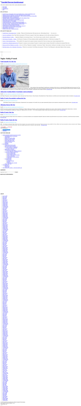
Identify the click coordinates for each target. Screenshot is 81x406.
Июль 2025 (5, 208)
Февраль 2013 (5, 354)
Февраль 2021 (5, 259)
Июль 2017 (5, 302)
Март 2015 (5, 329)
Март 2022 (5, 246)
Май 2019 (4, 280)
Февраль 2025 (5, 212)
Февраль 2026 (5, 201)
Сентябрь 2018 (5, 288)
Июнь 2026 (5, 197)
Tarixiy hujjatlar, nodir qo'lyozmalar (13, 154)
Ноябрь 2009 (5, 378)
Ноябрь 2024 (5, 215)
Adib (4, 63)
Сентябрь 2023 (5, 229)
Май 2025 (4, 209)
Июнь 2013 (5, 350)
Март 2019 (5, 282)
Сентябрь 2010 (5, 373)
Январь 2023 (5, 236)
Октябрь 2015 (5, 322)
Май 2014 (4, 339)
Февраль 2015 (5, 330)
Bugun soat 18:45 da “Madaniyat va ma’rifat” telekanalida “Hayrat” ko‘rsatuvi (16, 14)
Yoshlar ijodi (7, 100)
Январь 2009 (5, 387)
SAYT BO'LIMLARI (6, 129)
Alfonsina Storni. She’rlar (7, 104)
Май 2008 (4, 395)
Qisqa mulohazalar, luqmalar (10, 141)
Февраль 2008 (5, 398)
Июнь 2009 (5, 383)
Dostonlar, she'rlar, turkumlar (10, 139)
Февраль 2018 (5, 295)
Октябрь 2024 (5, 216)
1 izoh (15, 122)
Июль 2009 (5, 382)
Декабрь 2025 (5, 203)
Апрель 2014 (5, 340)
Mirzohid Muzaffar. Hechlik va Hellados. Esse (11, 16)
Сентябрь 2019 (5, 276)
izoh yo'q (25, 63)
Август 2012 (5, 360)
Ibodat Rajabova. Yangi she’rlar (8, 27)
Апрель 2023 (5, 233)
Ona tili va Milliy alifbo (11, 152)
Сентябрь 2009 (5, 380)
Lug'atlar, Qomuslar (10, 160)
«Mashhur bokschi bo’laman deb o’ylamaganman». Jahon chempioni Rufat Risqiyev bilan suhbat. (20, 15)
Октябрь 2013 (5, 346)
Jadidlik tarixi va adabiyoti (9, 148)
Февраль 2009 (5, 386)
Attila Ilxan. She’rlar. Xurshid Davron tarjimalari (11, 18)
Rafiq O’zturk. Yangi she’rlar (8, 120)
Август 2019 (5, 277)
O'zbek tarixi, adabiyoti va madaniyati (11, 151)
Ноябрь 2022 (5, 238)
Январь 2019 (5, 284)
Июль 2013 (5, 349)
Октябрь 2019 (5, 275)
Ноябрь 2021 (5, 250)
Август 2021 (5, 253)
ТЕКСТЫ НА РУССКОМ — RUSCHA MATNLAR (12, 167)
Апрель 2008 (5, 396)
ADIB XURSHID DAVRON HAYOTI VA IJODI (12, 135)
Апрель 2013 (5, 352)
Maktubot (8, 161)
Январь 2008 (5, 399)
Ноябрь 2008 (5, 389)
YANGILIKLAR (6, 164)
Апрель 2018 (5, 293)
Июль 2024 (5, 219)
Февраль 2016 (5, 318)
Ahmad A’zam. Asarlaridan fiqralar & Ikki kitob (11, 24)
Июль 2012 (5, 361)
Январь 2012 (5, 367)
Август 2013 (5, 348)
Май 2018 (4, 292)
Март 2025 (5, 211)
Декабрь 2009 (5, 377)
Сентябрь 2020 (5, 264)
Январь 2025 (5, 213)
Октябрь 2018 (5, 287)
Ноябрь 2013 (5, 345)
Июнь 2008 (5, 394)
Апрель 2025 (5, 210)
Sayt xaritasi (5, 7)
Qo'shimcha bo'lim (8, 158)
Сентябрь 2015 (5, 323)
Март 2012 (5, 365)
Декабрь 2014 (5, 332)
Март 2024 (5, 223)
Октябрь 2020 (5, 263)
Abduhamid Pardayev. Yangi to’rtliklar (9, 20)
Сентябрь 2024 (5, 217)
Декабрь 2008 (5, 388)
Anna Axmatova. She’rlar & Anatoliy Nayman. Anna (12, 26)
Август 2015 (5, 324)
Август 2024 (5, 218)
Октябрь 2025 (5, 205)
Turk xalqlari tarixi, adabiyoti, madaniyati (12, 63)
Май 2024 (4, 221)
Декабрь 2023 (5, 226)
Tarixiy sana (7, 166)
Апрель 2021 (5, 257)
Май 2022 (4, 244)
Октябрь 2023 (5, 228)
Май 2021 (4, 256)
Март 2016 (5, 317)
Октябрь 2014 (5, 334)
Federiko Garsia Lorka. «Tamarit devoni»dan (10, 28)
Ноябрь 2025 (5, 204)
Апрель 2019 (5, 281)
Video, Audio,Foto (8, 163)
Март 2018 (5, 294)
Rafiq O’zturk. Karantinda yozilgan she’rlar (13, 98)
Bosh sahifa (5, 6)
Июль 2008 (5, 393)
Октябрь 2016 (5, 310)
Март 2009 (5, 385)
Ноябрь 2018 (5, 286)
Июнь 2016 (5, 314)
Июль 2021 (5, 254)
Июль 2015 (5, 325)
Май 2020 (4, 268)
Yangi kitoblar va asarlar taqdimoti (13, 156)
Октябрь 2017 (5, 299)
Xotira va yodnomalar (11, 155)
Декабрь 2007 (5, 400)
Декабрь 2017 (5, 297)
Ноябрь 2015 (5, 321)
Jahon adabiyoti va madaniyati (10, 107)
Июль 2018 (5, 290)
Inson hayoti (9, 159)
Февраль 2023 (5, 235)
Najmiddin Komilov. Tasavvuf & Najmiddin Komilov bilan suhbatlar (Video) (16, 17)
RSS (3, 9)
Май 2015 (4, 327)
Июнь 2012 (5, 362)
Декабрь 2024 (5, 214)
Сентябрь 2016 (5, 311)
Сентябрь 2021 (5, 252)
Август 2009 (5, 381)
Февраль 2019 (5, 283)
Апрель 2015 (5, 328)
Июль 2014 (5, 337)
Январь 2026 (5, 202)
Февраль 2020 (5, 271)
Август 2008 (5, 392)
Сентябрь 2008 (5, 391)
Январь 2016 (5, 319)
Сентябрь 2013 (5, 347)
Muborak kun (7, 165)
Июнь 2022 (5, 243)
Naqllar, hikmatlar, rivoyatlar (12, 162)
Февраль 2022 (5, 247)
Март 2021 (5, 258)
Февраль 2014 (5, 342)
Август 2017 (5, 301)
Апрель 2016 (5, 316)
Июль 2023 (5, 231)
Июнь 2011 (5, 369)
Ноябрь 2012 (5, 357)
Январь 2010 (5, 376)
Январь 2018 (5, 296)
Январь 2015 (5, 331)
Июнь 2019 (5, 279)
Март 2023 (5, 234)
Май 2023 (4, 232)
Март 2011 (5, 371)
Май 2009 (4, 384)
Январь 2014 (5, 343)
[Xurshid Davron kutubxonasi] (11, 2)
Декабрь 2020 (5, 261)
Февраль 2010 (5, 375)
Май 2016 (4, 315)
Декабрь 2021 (5, 249)
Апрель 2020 (5, 269)
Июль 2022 (5, 242)
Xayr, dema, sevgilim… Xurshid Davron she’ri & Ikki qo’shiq (13, 23)
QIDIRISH (5, 130)
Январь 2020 (5, 272)
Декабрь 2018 (5, 285)
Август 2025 (5, 207)
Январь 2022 (5, 248)
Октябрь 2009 (5, 379)
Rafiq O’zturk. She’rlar (7, 112)
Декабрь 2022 (5, 237)
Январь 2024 (5, 225)
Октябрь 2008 (5, 390)
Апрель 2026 (5, 199)
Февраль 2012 (5, 366)
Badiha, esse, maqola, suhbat (10, 138)
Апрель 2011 (5, 370)
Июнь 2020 (5, 267)
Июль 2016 (5, 313)
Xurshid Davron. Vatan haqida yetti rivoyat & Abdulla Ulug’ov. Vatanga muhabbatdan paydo (19, 13)
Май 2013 (4, 351)
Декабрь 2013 (5, 344)
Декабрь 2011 (5, 368)
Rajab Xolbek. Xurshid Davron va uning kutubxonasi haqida (13, 19)
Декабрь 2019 (5, 273)
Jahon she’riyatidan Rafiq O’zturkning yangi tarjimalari (16, 91)
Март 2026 (5, 200)
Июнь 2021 (5, 255)
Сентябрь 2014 (5, 335)
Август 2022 (5, 241)
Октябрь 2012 (5, 358)
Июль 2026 (5, 196)
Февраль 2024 (5, 224)
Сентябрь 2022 (5, 240)
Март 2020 (5, 270)
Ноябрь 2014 (5, 333)
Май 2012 (4, 363)
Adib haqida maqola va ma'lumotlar (11, 136)
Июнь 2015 (5, 326)
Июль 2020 (5, 266)
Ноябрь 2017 (5, 298)
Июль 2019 (5, 278)
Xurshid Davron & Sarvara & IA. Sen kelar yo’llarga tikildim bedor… (15, 22)
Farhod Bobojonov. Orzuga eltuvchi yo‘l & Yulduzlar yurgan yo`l (14, 25)
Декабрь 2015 (5, 320)
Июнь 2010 (5, 374)
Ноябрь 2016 (5, 309)
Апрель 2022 (5, 245)
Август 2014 (5, 336)
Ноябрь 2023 (5, 227)
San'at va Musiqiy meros (11, 153)
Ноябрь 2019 (5, 274)
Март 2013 (5, 353)
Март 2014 (5, 341)
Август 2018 (5, 289)
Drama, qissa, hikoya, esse (9, 140)
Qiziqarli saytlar (5, 8)
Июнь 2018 (5, 291)
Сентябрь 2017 (5, 300)
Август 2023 (5, 230)
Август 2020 (5, 265)
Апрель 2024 (5, 222)
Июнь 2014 (5, 338)
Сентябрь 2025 (5, 206)
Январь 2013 (5, 355)
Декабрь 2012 (5, 356)
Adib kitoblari (7, 137)
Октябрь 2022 (5, 239)
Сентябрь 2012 (5, 359)
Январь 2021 (5, 260)
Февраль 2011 (5, 372)
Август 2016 (5, 312)
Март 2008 (5, 397)
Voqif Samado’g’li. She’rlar (8, 61)
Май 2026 (4, 198)
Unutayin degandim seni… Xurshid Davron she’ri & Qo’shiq (13, 21)
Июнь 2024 (5, 220)
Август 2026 (5, 195)
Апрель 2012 (5, 364)
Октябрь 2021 (5, 251)
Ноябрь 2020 (5, 262)
